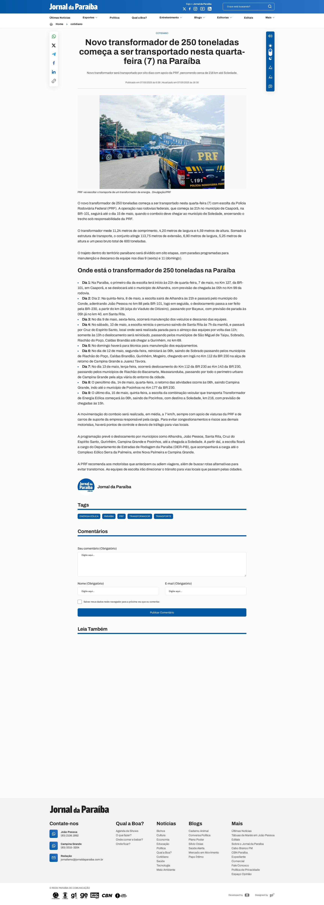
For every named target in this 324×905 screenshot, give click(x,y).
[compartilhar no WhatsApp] (54, 36)
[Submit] (270, 7)
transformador (139, 516)
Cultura (161, 835)
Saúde (161, 861)
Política (114, 17)
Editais (248, 17)
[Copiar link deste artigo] (54, 81)
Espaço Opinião (242, 874)
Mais (269, 17)
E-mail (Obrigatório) (178, 583)
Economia (163, 839)
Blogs (198, 17)
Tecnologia (163, 865)
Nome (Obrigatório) (91, 583)
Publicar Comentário (162, 612)
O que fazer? (124, 835)
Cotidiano (163, 857)
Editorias (223, 17)
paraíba (109, 516)
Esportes (88, 17)
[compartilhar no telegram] (54, 54)
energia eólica (89, 516)
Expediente (239, 857)
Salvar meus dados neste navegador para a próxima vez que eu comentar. (122, 602)
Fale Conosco (240, 865)
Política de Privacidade (246, 869)
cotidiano (76, 24)
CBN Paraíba (240, 852)
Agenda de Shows (127, 831)
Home (59, 24)
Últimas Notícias (60, 17)
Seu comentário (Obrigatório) (97, 548)
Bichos (161, 831)
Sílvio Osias (196, 844)
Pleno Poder (196, 839)
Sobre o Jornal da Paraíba (248, 844)
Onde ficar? (123, 844)
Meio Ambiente (166, 869)
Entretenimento (169, 17)
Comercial (238, 861)
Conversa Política (199, 835)
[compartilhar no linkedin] (54, 72)
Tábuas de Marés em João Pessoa (253, 835)
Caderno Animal (198, 831)
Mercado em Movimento (204, 852)
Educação (163, 844)
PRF (121, 516)
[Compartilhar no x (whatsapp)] (54, 46)
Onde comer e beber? (129, 839)
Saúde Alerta (196, 848)
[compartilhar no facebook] (54, 63)
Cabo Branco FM (242, 848)
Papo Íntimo (196, 857)
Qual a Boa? (139, 17)
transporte (163, 516)
